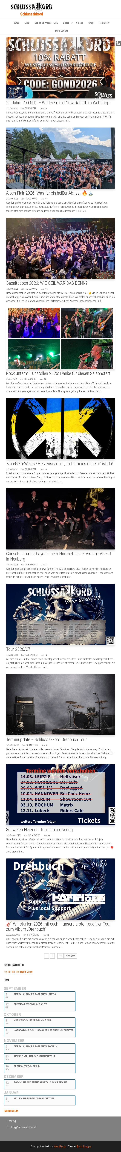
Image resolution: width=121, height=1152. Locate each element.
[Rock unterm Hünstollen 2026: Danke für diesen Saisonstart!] (60, 338)
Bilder (66, 22)
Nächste (70, 956)
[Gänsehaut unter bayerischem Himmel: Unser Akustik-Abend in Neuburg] (60, 518)
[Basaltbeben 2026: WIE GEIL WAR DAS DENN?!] (60, 248)
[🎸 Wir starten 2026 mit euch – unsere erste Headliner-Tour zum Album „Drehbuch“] (60, 888)
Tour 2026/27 (18, 649)
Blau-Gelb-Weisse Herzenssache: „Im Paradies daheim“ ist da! (59, 463)
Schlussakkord (31, 14)
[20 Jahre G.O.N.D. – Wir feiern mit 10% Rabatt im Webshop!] (60, 67)
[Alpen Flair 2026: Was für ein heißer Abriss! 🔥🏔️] (60, 157)
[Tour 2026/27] (60, 614)
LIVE (27, 22)
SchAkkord (31, 108)
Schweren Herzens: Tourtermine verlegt (40, 829)
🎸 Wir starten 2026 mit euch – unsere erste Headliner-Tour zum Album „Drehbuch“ (58, 926)
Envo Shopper (84, 1146)
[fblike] (118, 43)
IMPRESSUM (61, 30)
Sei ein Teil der (18, 971)
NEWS (16, 22)
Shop (91, 22)
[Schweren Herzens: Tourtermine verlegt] (60, 794)
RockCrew (104, 22)
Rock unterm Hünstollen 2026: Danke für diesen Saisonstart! (58, 373)
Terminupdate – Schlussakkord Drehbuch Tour (46, 739)
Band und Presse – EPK (46, 22)
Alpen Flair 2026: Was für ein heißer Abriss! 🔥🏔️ (49, 193)
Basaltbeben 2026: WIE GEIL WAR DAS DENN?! (47, 283)
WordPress (60, 1146)
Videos (79, 22)
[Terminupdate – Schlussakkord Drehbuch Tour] (60, 704)
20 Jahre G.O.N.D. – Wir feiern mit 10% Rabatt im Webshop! (58, 102)
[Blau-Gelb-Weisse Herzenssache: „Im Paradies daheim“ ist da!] (60, 428)
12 (60, 956)
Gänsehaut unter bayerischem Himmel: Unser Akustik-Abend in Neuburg (58, 556)
